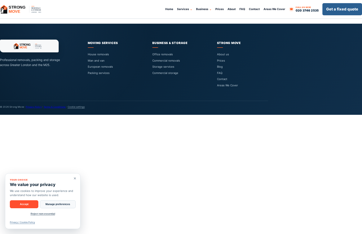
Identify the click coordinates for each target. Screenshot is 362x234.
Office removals (162, 54)
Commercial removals (166, 60)
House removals (98, 54)
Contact (254, 9)
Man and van (96, 60)
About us (223, 54)
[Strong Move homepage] (23, 9)
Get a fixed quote (342, 9)
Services (183, 9)
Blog (220, 66)
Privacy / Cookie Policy (22, 222)
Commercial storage (165, 73)
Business (202, 9)
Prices (219, 9)
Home (169, 9)
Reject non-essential (43, 213)
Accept (24, 204)
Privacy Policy (33, 106)
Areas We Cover (274, 9)
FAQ (242, 9)
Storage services (163, 66)
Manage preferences (57, 204)
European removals (100, 66)
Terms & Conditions (55, 106)
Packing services (99, 73)
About (232, 9)
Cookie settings (76, 106)
